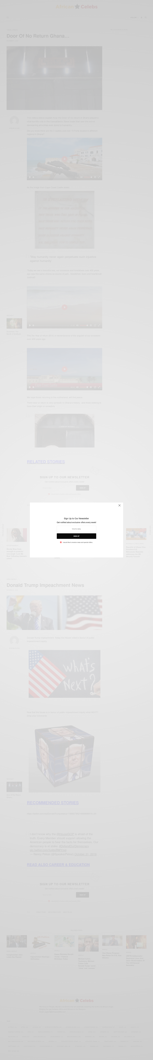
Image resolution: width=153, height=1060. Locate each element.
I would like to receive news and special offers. (78, 542)
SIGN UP (76, 536)
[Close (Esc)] (119, 506)
